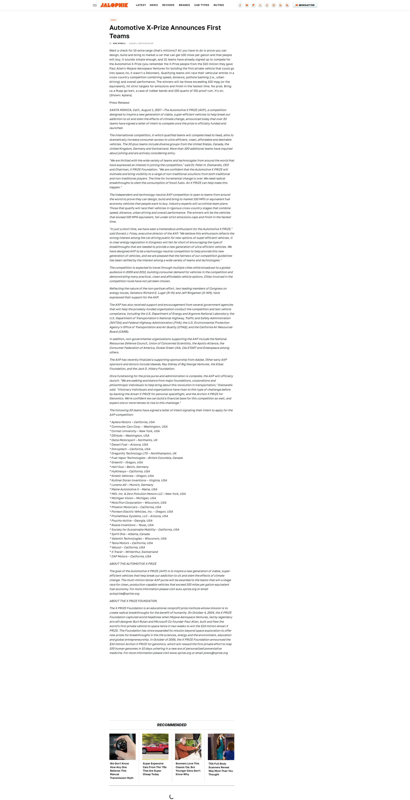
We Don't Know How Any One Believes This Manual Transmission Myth (121, 770)
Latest (141, 5)
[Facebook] (240, 5)
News (154, 5)
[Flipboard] (253, 5)
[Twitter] (260, 5)
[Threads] (267, 5)
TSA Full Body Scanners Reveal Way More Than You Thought (221, 769)
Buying (219, 5)
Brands (184, 5)
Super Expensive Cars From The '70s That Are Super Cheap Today (155, 769)
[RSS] (287, 5)
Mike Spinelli (119, 43)
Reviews (168, 5)
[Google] (280, 5)
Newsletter (306, 5)
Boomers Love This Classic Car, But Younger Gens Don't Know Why (188, 769)
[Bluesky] (246, 5)
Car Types (201, 5)
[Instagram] (273, 5)
